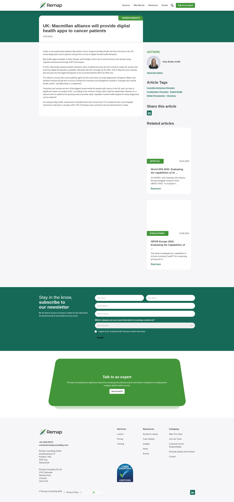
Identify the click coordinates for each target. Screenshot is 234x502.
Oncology (171, 96)
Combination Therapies (158, 92)
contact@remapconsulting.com (53, 445)
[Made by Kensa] (94, 492)
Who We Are (139, 5)
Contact (172, 457)
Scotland (92, 67)
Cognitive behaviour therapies (161, 88)
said (57, 84)
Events (165, 5)
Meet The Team (175, 434)
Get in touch (117, 391)
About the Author (155, 73)
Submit (100, 338)
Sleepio (76, 59)
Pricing (120, 439)
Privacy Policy (72, 492)
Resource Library (150, 434)
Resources (153, 5)
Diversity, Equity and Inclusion (182, 452)
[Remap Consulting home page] (58, 5)
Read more (156, 188)
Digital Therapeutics (156, 96)
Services (126, 5)
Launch (120, 434)
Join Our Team (175, 439)
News (145, 449)
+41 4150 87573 (46, 442)
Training (120, 444)
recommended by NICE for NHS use (97, 73)
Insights (146, 444)
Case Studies (149, 439)
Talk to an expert (185, 5)
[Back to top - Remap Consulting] (227, 497)
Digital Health (176, 92)
